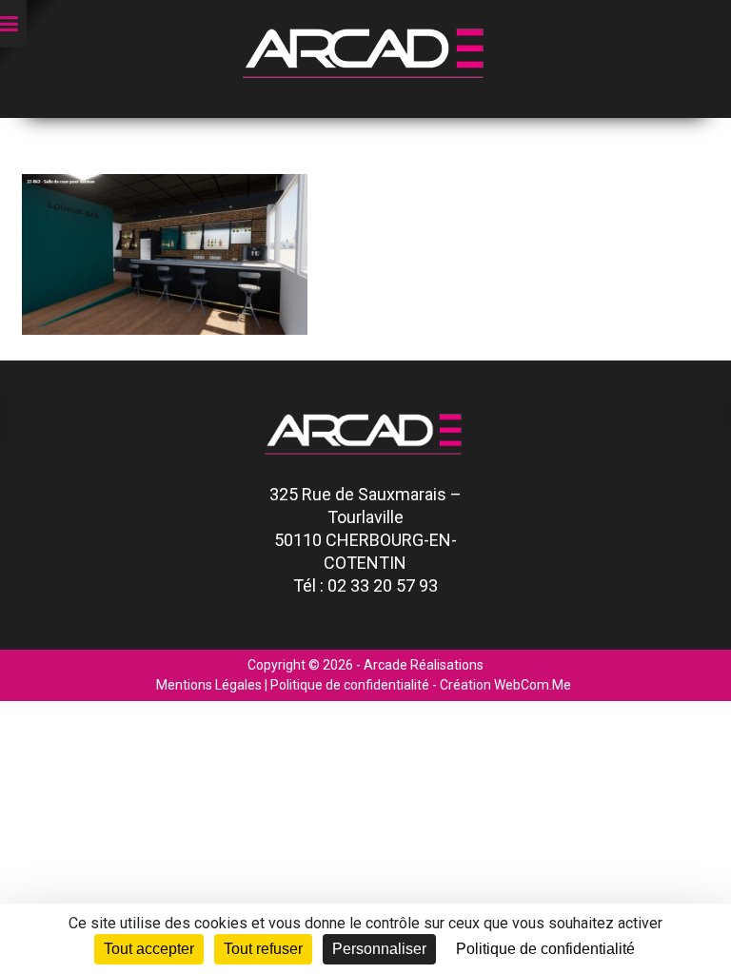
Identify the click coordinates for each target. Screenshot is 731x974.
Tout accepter (149, 949)
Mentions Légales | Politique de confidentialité (292, 684)
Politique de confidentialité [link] (545, 949)
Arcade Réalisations (424, 664)
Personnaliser (379, 949)
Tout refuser (263, 949)
